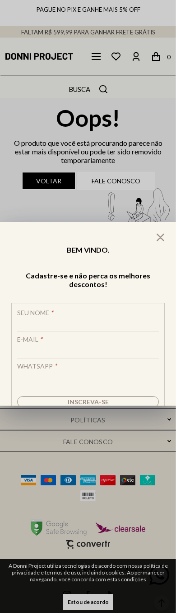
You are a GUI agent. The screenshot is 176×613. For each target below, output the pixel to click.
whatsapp (37, 366)
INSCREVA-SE (88, 402)
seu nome (35, 312)
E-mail (29, 339)
